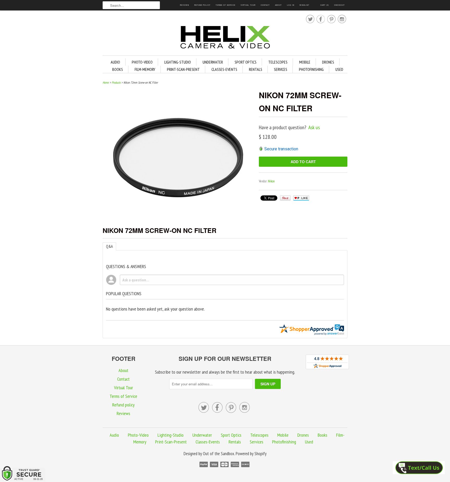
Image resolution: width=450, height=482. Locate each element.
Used (339, 69)
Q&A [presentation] (109, 246)
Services (280, 69)
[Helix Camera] (225, 38)
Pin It (285, 198)
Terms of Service (225, 5)
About (278, 5)
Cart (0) (324, 5)
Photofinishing (311, 69)
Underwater (213, 62)
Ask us (314, 127)
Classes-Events (224, 69)
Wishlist (304, 5)
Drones (328, 62)
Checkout (339, 5)
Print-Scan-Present (183, 69)
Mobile (304, 62)
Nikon (271, 181)
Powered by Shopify (251, 453)
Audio (115, 62)
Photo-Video (142, 62)
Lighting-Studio (177, 62)
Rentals (255, 69)
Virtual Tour (248, 5)
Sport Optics (246, 62)
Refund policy (202, 5)
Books (117, 69)
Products (116, 82)
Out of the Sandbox (218, 453)
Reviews (184, 5)
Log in (290, 5)
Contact (265, 5)
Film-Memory (145, 69)
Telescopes (278, 62)
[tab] (109, 246)
